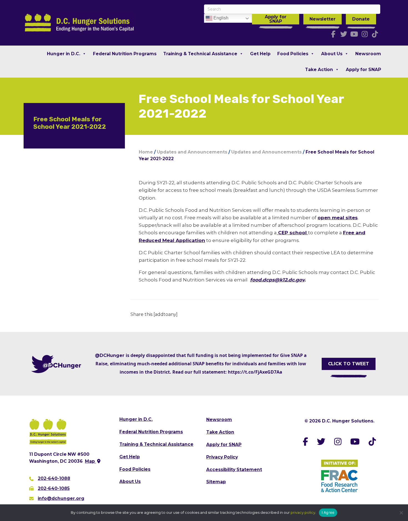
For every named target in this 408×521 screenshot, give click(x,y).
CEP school (292, 232)
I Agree (328, 512)
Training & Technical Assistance (200, 53)
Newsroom (368, 53)
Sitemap (216, 481)
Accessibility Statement (234, 469)
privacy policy (303, 512)
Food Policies (292, 53)
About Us (331, 53)
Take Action (319, 69)
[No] (401, 512)
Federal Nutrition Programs (125, 53)
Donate (360, 19)
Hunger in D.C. (63, 53)
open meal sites (338, 217)
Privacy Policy (222, 457)
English (220, 18)
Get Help (260, 53)
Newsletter (322, 19)
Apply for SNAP (275, 19)
